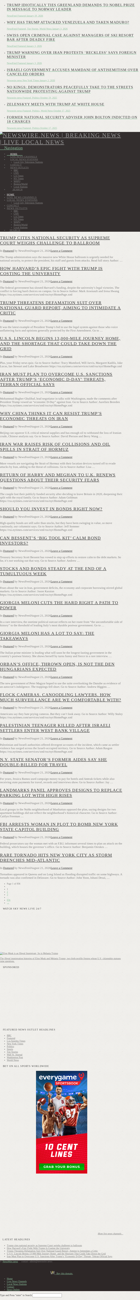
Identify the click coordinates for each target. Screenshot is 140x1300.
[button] (11, 148)
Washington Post (15, 1057)
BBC (9, 1035)
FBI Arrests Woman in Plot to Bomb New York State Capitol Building (59, 827)
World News (13, 1060)
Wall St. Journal (14, 1054)
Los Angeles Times (16, 1041)
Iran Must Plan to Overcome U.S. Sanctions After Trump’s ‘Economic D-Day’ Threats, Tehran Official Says (56, 379)
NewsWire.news (10, 1261)
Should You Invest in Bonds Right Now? (51, 508)
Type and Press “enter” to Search (16, 1295)
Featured (8, 250)
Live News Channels (17, 1281)
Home (10, 1278)
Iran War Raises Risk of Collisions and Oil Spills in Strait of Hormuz (55, 447)
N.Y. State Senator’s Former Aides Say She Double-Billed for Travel (53, 762)
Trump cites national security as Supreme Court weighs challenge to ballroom (55, 240)
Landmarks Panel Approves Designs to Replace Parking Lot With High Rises (61, 793)
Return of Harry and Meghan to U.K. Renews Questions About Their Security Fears (58, 477)
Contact (10, 1287)
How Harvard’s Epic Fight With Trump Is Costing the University (51, 271)
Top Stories (12, 1052)
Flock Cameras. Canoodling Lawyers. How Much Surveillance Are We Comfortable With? (60, 697)
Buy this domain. (63, 1273)
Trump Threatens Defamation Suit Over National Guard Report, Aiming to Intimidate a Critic (60, 307)
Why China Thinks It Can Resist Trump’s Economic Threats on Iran (51, 416)
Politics (10, 1046)
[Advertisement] (61, 998)
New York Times (15, 1043)
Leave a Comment (61, 250)
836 (8, 900)
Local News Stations (17, 1284)
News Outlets (13, 1289)
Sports (10, 1049)
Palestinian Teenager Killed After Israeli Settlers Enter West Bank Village (55, 728)
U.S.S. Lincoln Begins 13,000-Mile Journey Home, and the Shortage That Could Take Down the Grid (60, 343)
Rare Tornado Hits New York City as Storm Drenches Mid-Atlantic (56, 858)
